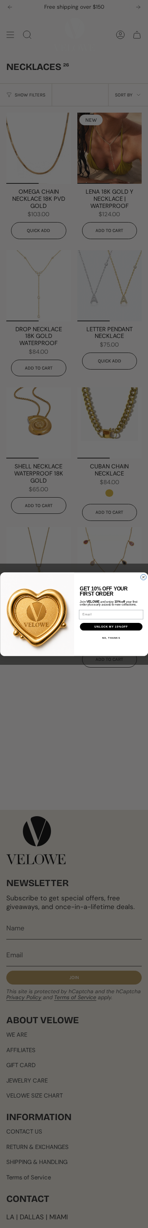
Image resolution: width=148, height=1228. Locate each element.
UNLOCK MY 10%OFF (111, 626)
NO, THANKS (111, 638)
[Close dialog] (143, 577)
